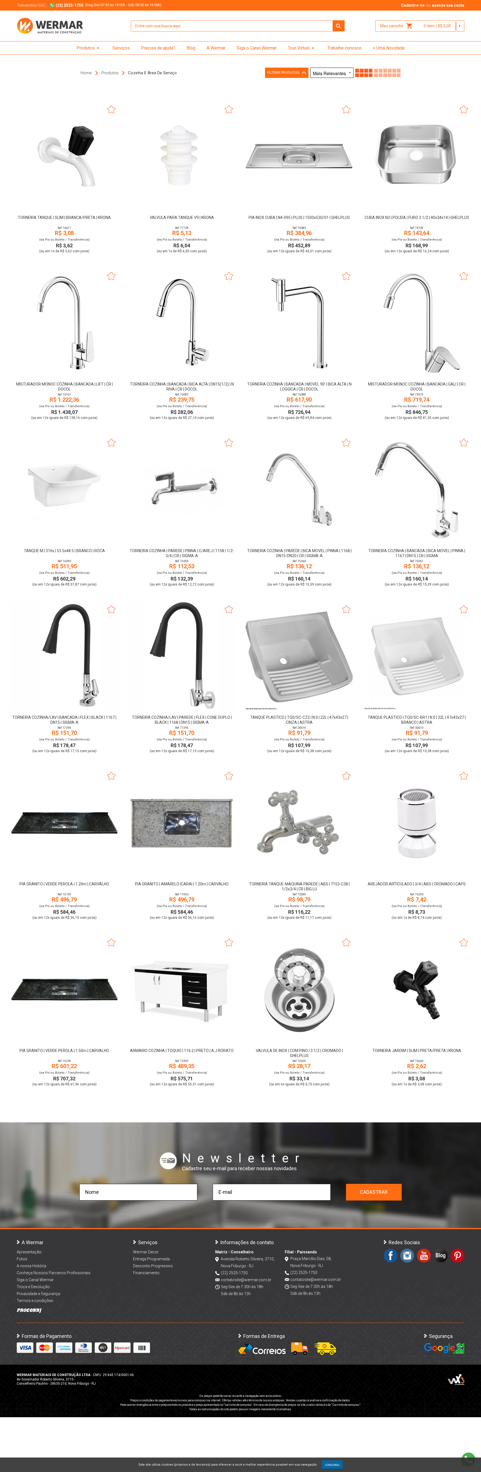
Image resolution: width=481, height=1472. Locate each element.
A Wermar (216, 48)
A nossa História (31, 1266)
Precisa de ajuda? (158, 48)
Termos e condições (35, 1300)
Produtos (89, 48)
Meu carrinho (396, 26)
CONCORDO (332, 1464)
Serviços (121, 48)
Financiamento (146, 1273)
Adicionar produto (64, 203)
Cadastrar (374, 1192)
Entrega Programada (151, 1259)
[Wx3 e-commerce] (456, 1379)
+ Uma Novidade (389, 48)
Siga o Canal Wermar (257, 48)
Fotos (22, 1259)
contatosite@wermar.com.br (246, 1280)
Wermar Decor (146, 1252)
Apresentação (29, 1252)
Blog (190, 48)
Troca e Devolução (33, 1287)
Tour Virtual (302, 48)
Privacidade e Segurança (38, 1293)
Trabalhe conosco (344, 48)
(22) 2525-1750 (234, 1273)
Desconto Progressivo (153, 1266)
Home (86, 72)
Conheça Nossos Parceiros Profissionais (53, 1273)
